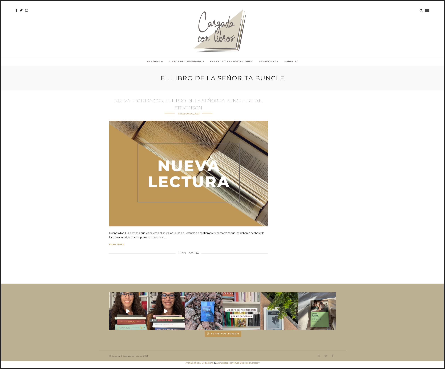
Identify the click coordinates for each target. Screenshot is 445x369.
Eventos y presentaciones (231, 61)
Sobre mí (291, 61)
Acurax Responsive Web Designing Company (238, 363)
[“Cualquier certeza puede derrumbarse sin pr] (279, 311)
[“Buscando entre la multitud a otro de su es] (203, 311)
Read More (116, 244)
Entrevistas (268, 61)
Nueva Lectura (188, 253)
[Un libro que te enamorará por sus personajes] (241, 311)
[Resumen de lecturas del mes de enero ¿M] (166, 311)
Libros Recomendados (186, 61)
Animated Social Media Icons (199, 363)
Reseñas (153, 61)
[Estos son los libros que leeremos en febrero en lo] (128, 311)
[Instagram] (26, 10)
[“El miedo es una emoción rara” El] (317, 311)
